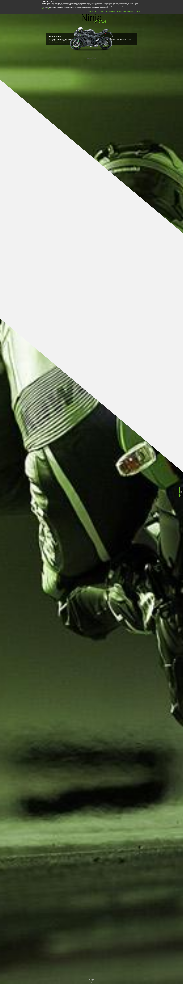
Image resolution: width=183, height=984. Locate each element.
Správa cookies (93, 11)
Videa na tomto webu (46, 8)
